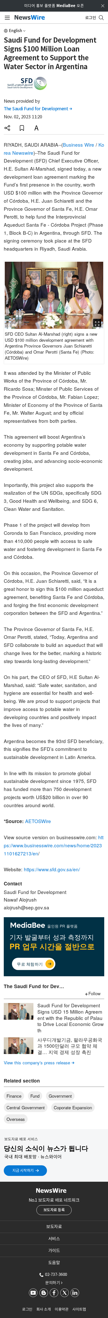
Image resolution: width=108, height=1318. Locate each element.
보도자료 (54, 1226)
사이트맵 (79, 1309)
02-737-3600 (56, 1274)
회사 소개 (43, 1309)
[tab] (54, 1226)
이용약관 (61, 1309)
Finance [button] (14, 1096)
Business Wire (78, 144)
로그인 (27, 1309)
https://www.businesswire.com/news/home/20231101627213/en (53, 845)
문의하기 (53, 1282)
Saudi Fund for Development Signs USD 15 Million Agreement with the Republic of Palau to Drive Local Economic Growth (70, 1018)
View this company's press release (39, 1062)
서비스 (54, 1239)
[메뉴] (6, 18)
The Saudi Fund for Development (38, 109)
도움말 (54, 1263)
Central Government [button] (26, 1107)
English (15, 30)
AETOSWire (38, 821)
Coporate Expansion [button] (73, 1107)
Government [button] (60, 1096)
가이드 (54, 1250)
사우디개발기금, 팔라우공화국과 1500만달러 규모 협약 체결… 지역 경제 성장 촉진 (69, 1045)
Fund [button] (34, 1096)
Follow (94, 993)
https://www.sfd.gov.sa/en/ (52, 869)
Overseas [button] (16, 1119)
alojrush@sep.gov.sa (26, 907)
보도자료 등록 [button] (54, 1209)
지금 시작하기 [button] (23, 1170)
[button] (7, 128)
